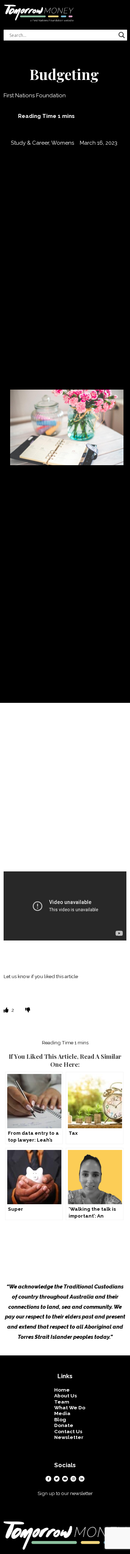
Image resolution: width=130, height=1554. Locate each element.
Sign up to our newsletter (65, 1493)
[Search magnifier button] (122, 35)
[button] (125, 6)
